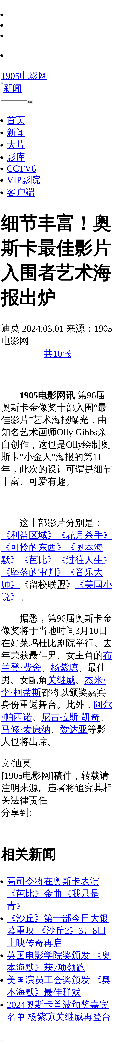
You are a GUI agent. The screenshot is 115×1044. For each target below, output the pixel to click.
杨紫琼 (64, 668)
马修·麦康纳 (25, 729)
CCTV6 (21, 168)
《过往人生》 (84, 560)
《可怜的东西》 (33, 548)
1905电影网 (24, 76)
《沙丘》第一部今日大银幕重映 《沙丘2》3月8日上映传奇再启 (58, 930)
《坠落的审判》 (33, 572)
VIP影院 (23, 180)
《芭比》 (38, 560)
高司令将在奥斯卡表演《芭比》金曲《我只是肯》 (53, 893)
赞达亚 (74, 729)
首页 (16, 120)
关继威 (61, 680)
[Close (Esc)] (2, 1040)
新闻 (16, 132)
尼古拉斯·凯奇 (70, 717)
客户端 (20, 192)
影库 (16, 157)
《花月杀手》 (84, 535)
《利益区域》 (29, 535)
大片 (16, 145)
